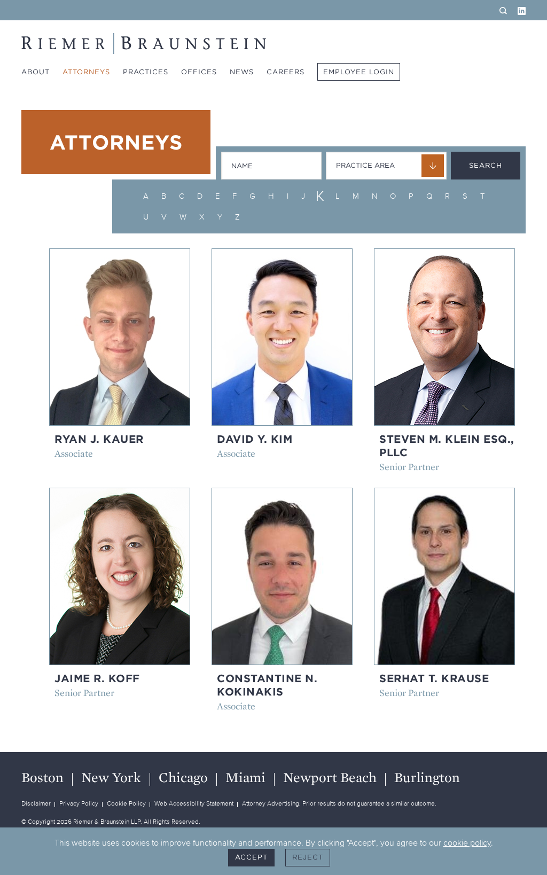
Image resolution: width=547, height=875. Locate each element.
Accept (251, 857)
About (35, 71)
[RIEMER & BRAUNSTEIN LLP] (143, 43)
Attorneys (86, 71)
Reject (307, 857)
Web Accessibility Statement (193, 803)
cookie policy (467, 842)
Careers (285, 71)
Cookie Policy (126, 803)
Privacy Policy (78, 803)
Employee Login (358, 71)
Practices (145, 71)
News (242, 71)
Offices (199, 71)
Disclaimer (36, 803)
